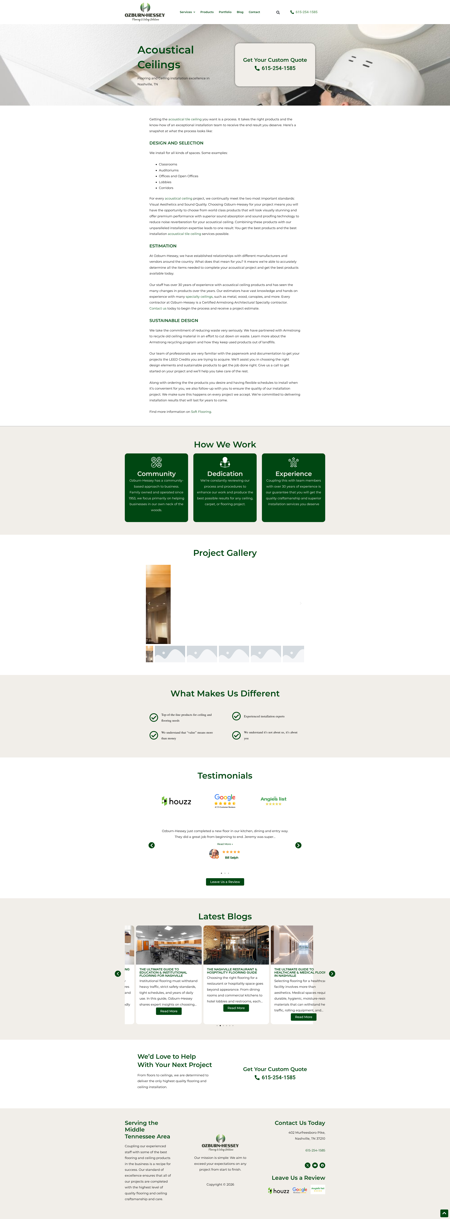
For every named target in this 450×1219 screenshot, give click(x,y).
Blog (240, 12)
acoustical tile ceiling (185, 119)
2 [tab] (225, 873)
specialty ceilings (199, 297)
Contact (254, 12)
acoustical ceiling (178, 198)
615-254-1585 (315, 1150)
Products (207, 12)
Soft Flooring (201, 412)
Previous (152, 845)
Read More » (225, 844)
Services (186, 12)
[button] (278, 12)
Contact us (157, 308)
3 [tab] (228, 873)
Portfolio (225, 12)
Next (298, 845)
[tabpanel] (225, 843)
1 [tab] (221, 873)
